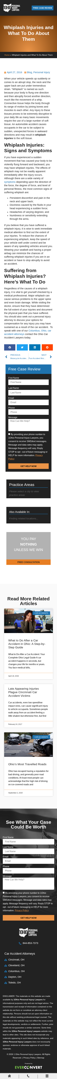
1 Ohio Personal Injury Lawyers (27, 1054)
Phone (11, 408)
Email (11, 398)
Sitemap (40, 1058)
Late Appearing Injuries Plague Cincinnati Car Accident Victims (23, 692)
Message (12, 417)
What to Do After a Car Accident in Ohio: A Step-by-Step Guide (26, 644)
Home (7, 55)
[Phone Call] (28, 1076)
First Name (13, 378)
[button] (9, 347)
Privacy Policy (29, 1058)
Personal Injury (41, 72)
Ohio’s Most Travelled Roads (27, 764)
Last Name (13, 388)
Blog (29, 72)
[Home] (9, 1076)
